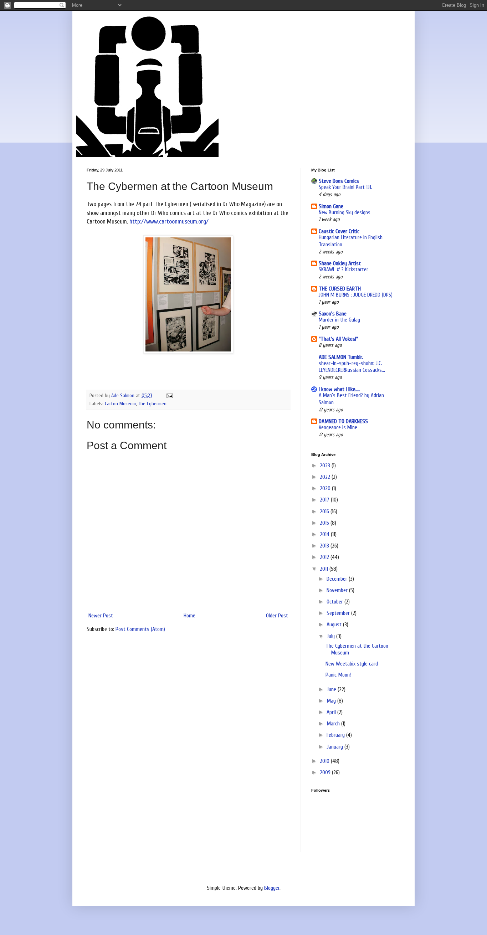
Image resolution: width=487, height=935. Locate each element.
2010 (325, 761)
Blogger (272, 888)
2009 (326, 772)
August (335, 624)
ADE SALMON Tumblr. (341, 357)
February (336, 735)
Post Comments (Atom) (140, 629)
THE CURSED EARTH (340, 289)
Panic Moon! (338, 675)
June (332, 689)
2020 (326, 488)
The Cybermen (152, 404)
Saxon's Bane (333, 313)
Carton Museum (120, 404)
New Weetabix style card (351, 664)
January (335, 747)
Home (189, 615)
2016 (325, 511)
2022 (326, 477)
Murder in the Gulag (339, 320)
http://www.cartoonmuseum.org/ (169, 221)
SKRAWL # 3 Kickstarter (343, 269)
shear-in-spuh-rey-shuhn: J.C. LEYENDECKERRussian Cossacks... (352, 367)
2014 (325, 534)
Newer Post (100, 615)
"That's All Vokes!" (338, 339)
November (338, 590)
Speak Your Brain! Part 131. (345, 187)
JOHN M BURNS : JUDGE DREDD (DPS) (356, 295)
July (331, 636)
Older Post (277, 615)
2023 (326, 465)
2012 (325, 557)
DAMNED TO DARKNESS (343, 421)
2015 (325, 523)
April (332, 712)
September (339, 613)
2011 (324, 569)
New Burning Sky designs (344, 212)
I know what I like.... (339, 389)
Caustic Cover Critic (339, 231)
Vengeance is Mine (338, 427)
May (332, 701)
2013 (325, 546)
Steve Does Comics (339, 181)
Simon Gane (331, 206)
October (335, 601)
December (338, 579)
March (334, 723)
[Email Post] (169, 395)
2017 (325, 500)
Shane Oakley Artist (340, 263)
